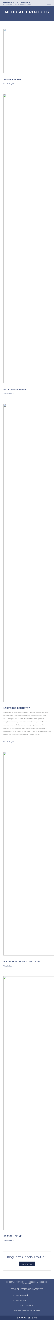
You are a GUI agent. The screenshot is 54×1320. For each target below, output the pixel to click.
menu (49, 3)
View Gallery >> (8, 84)
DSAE (17, 3)
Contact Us (27, 1264)
